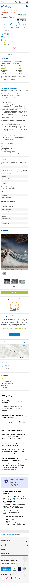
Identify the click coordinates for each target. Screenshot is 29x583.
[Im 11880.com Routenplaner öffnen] (24, 341)
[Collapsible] (26, 402)
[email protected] (6, 424)
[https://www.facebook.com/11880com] (3, 578)
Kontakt (10, 54)
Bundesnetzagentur (15, 498)
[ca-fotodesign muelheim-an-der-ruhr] (7, 281)
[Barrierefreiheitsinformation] (23, 2)
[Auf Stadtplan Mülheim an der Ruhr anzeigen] (27, 342)
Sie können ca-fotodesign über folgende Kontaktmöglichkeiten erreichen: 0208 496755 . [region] (14, 422)
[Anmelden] (20, 2)
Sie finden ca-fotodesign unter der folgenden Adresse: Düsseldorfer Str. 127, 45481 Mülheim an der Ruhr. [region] (14, 408)
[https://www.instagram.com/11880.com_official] (7, 578)
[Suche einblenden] (16, 2)
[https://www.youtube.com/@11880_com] (19, 578)
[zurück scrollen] (1, 54)
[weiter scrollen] (27, 54)
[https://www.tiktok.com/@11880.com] (11, 578)
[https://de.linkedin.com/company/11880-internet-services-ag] (15, 578)
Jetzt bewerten (15, 335)
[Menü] (27, 2)
